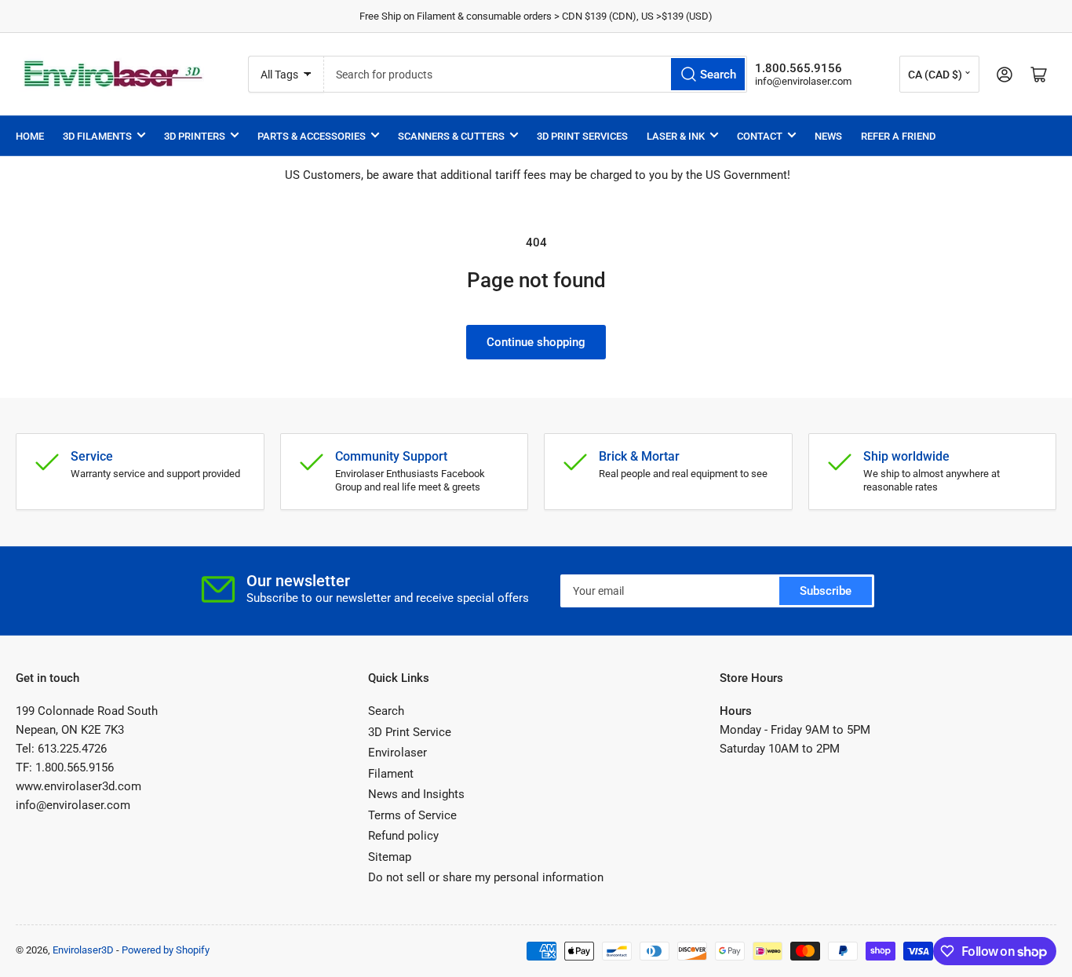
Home (30, 136)
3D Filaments (97, 136)
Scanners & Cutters (451, 136)
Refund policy (403, 836)
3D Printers (194, 136)
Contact (759, 136)
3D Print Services (582, 136)
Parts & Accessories (311, 136)
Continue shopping (536, 342)
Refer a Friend (898, 136)
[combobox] (536, 74)
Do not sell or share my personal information (485, 877)
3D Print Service (409, 732)
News (828, 136)
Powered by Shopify (166, 950)
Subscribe (825, 591)
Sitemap (389, 857)
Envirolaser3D (83, 950)
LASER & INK (676, 136)
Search (386, 711)
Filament (391, 774)
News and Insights (416, 794)
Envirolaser (397, 753)
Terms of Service (412, 815)
